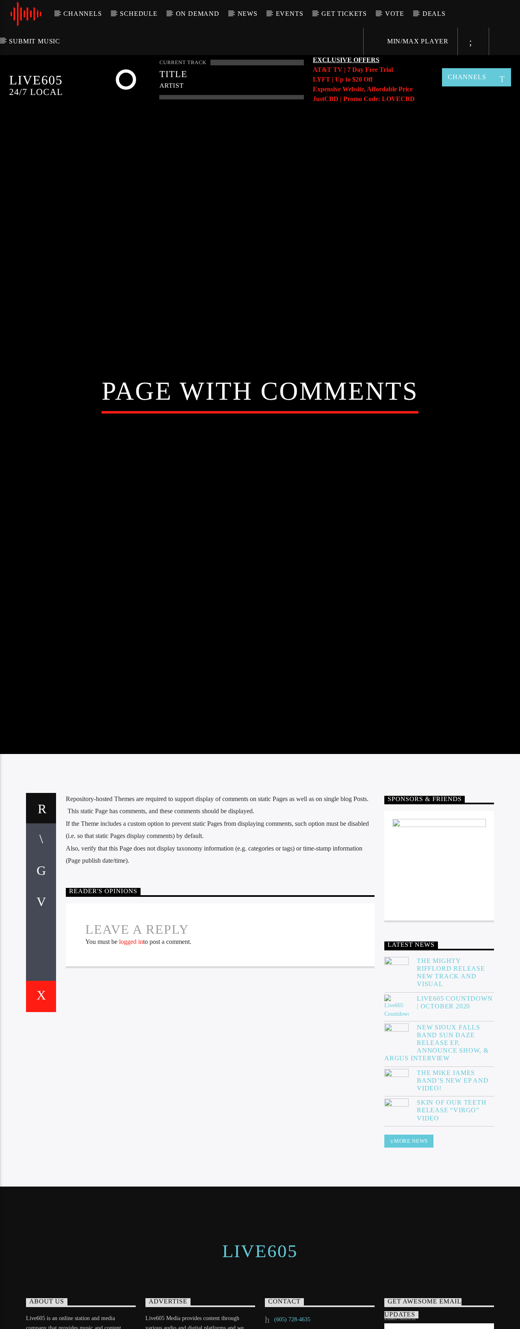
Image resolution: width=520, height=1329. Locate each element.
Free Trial (379, 69)
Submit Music (34, 41)
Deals (434, 13)
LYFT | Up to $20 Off (343, 79)
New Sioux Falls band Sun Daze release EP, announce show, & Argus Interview (436, 1101)
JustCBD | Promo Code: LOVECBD (364, 98)
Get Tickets (344, 13)
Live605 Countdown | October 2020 (455, 1060)
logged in (131, 1000)
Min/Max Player (416, 41)
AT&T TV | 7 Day (339, 69)
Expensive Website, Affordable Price (363, 89)
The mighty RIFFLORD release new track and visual (451, 1031)
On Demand (197, 13)
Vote (394, 13)
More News (411, 1199)
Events (289, 13)
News (248, 13)
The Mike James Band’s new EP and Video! (453, 1139)
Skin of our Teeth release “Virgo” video (452, 1169)
